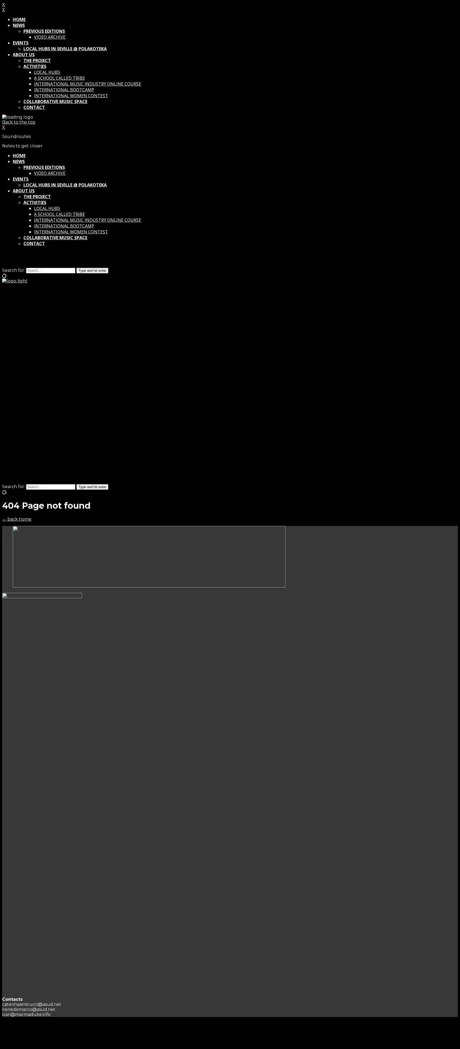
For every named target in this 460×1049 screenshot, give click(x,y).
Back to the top (18, 122)
